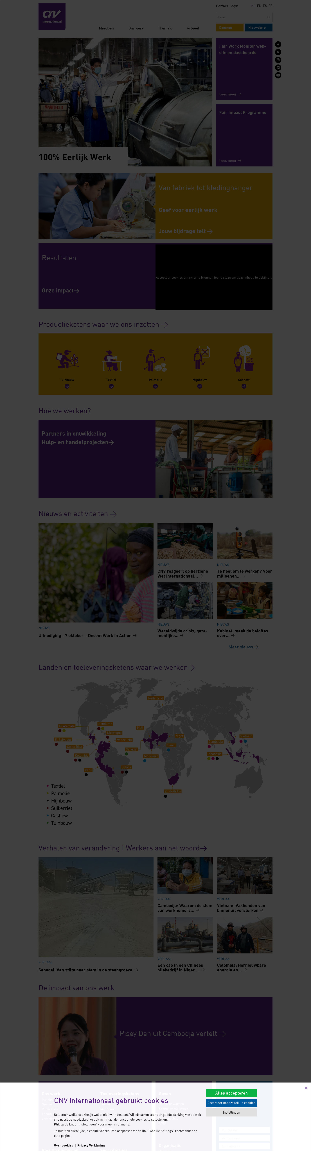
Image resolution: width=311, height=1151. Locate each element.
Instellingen (231, 1112)
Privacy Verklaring (91, 1145)
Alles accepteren (231, 1092)
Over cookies (63, 1145)
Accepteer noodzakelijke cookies (231, 1103)
